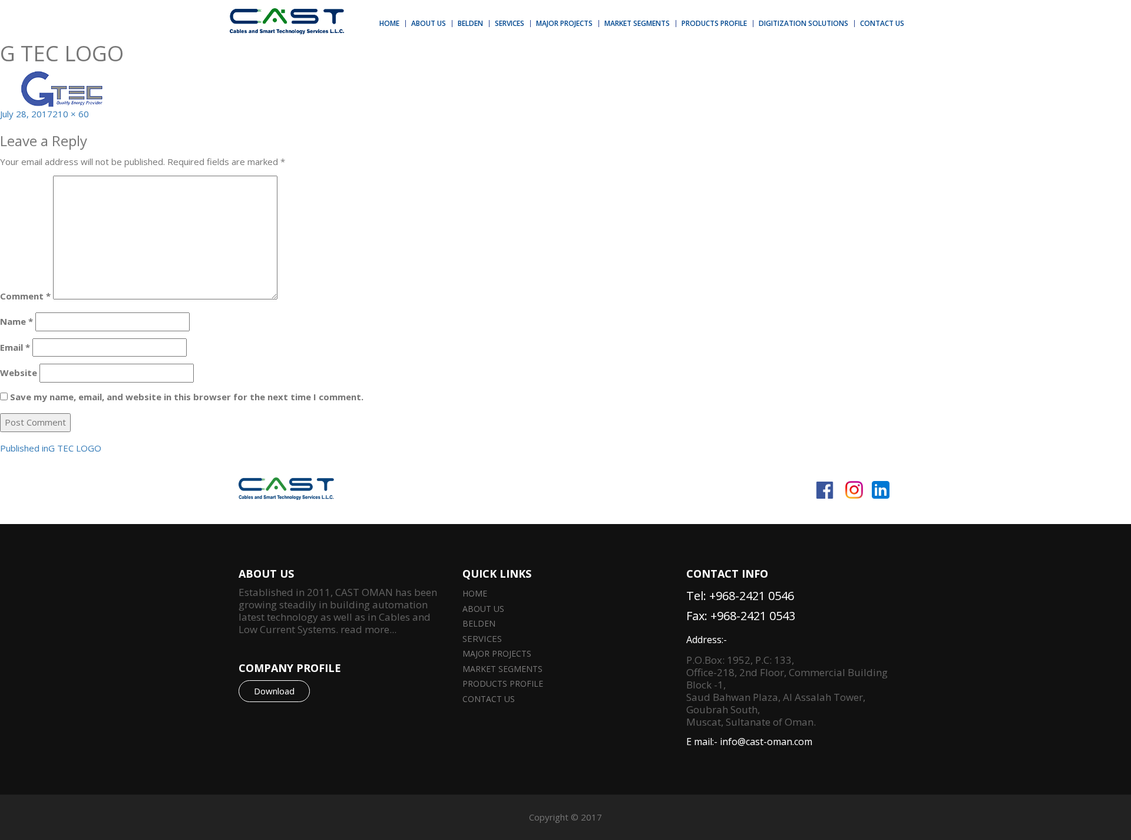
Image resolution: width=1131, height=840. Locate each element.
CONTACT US (882, 23)
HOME (389, 23)
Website (18, 372)
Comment (25, 296)
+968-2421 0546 (751, 596)
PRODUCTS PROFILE (714, 23)
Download (274, 691)
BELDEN (470, 23)
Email (15, 347)
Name (16, 321)
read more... (367, 629)
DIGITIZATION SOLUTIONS (803, 23)
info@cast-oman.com (766, 741)
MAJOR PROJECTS (564, 23)
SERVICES (509, 23)
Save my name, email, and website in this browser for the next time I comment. (186, 397)
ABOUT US (428, 23)
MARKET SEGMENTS (637, 23)
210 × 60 (70, 114)
